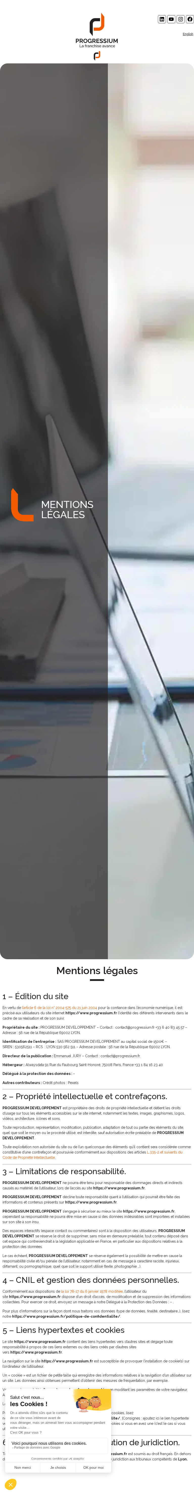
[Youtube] (171, 19)
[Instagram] (181, 19)
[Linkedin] (162, 19)
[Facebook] (190, 19)
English (188, 34)
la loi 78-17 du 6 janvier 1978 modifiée (92, 1291)
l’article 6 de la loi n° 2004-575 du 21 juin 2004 (59, 1008)
